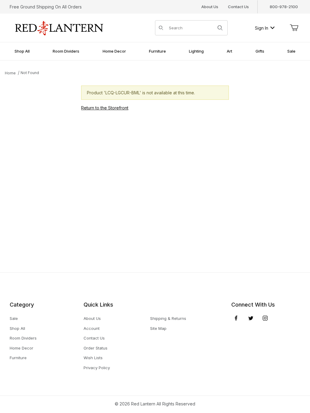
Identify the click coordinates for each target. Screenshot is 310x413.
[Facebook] (236, 318)
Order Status (95, 348)
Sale (14, 318)
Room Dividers (23, 338)
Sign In (261, 28)
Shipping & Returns (168, 318)
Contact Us (238, 6)
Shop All (17, 328)
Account (92, 328)
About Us (209, 6)
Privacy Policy (97, 367)
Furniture (18, 357)
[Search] (220, 28)
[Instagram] (265, 318)
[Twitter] (251, 318)
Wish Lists (93, 357)
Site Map (158, 328)
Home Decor (21, 348)
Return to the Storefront (104, 107)
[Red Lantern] (59, 27)
